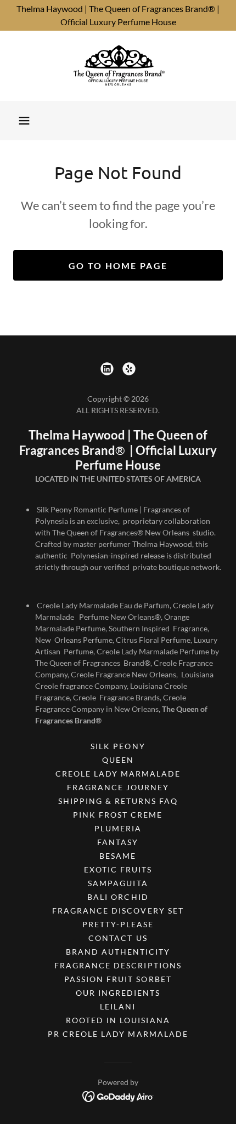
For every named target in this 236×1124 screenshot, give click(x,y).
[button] (24, 121)
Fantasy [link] (117, 842)
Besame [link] (117, 855)
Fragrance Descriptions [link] (117, 965)
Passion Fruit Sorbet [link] (117, 979)
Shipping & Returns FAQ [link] (118, 801)
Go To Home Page (118, 265)
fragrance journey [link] (118, 787)
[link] (118, 66)
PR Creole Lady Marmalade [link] (118, 1034)
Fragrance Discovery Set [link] (117, 910)
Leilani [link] (118, 1006)
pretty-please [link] (118, 924)
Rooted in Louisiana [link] (118, 1020)
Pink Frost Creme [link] (117, 814)
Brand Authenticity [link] (118, 951)
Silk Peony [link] (118, 746)
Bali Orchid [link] (117, 897)
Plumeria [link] (118, 828)
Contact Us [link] (117, 938)
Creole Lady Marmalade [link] (118, 773)
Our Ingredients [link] (118, 992)
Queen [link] (118, 759)
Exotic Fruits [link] (118, 869)
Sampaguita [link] (118, 883)
